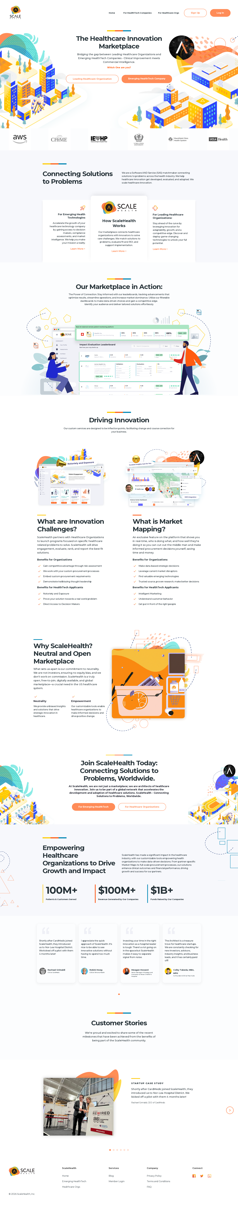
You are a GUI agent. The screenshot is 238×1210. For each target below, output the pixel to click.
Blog (111, 1176)
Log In (220, 13)
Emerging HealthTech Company (147, 78)
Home (112, 13)
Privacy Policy (154, 1176)
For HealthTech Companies (137, 13)
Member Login (117, 1181)
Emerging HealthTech (74, 1181)
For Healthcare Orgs (168, 13)
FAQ (149, 1187)
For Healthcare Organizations (142, 807)
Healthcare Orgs (71, 1187)
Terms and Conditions (158, 1181)
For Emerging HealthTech (93, 807)
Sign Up (195, 13)
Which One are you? (119, 67)
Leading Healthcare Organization (92, 79)
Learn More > (77, 248)
